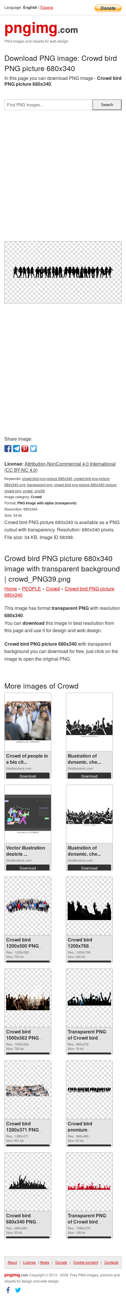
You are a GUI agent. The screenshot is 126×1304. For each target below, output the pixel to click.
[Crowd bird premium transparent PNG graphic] (89, 1090)
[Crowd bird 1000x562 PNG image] (28, 998)
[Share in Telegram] (16, 448)
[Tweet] (33, 448)
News (44, 1262)
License (29, 1262)
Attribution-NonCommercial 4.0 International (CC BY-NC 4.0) (60, 466)
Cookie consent (85, 1262)
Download (28, 775)
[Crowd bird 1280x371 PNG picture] (28, 1090)
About (12, 1262)
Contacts (111, 1262)
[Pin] (24, 448)
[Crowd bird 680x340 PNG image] (28, 1182)
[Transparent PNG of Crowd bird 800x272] (89, 998)
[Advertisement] (63, 178)
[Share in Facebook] (7, 448)
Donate (61, 1262)
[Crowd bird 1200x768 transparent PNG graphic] (89, 906)
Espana (46, 7)
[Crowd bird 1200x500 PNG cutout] (28, 906)
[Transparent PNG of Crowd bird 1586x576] (89, 1182)
